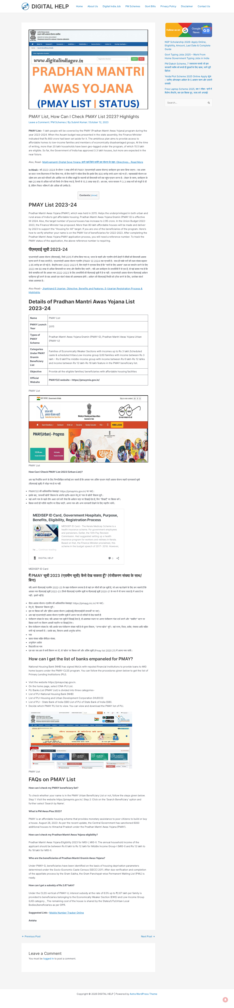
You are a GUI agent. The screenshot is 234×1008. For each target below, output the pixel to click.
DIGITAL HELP (50, 6)
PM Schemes (132, 6)
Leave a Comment (39, 122)
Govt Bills (150, 6)
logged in (48, 958)
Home (79, 6)
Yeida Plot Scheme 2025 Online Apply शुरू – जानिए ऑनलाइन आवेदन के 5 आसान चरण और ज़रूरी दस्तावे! (188, 80)
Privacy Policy (168, 6)
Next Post (148, 936)
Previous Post (31, 936)
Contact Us (204, 6)
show (94, 195)
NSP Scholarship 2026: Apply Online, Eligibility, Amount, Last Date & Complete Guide (187, 45)
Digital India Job (112, 6)
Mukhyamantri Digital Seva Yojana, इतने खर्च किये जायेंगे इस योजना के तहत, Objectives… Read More (92, 162)
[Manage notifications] (225, 999)
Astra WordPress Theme (143, 993)
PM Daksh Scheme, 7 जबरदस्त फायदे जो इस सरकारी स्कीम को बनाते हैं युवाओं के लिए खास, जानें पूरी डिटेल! (188, 67)
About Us (93, 6)
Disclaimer (187, 6)
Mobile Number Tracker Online (66, 912)
